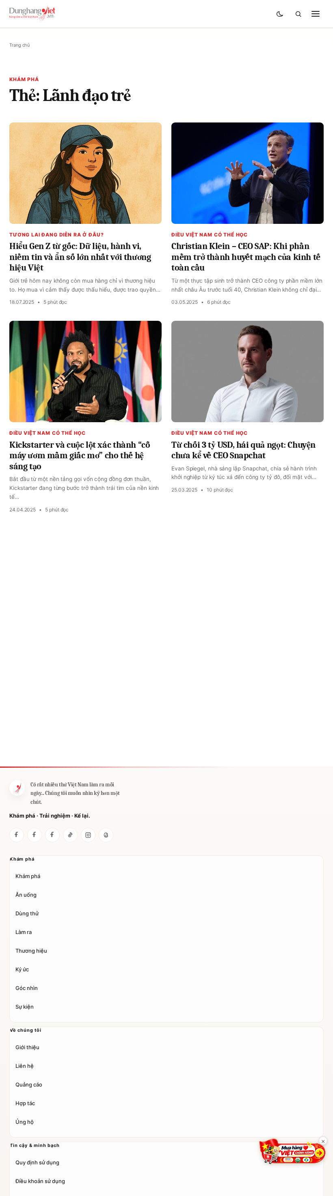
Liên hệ (24, 1066)
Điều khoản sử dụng (40, 1181)
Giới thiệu (27, 1047)
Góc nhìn (26, 988)
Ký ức (22, 969)
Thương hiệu (31, 950)
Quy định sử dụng (37, 1162)
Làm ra (23, 932)
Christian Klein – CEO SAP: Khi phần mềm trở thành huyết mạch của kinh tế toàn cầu (245, 257)
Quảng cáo (28, 1084)
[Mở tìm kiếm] (298, 14)
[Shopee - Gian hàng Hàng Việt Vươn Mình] (292, 1151)
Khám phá (27, 876)
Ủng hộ (24, 1122)
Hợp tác (25, 1103)
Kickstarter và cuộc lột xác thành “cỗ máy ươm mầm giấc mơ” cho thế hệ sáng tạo (79, 456)
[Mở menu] (315, 14)
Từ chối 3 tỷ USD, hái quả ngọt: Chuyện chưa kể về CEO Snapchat (243, 450)
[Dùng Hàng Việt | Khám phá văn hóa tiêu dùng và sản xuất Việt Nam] (17, 788)
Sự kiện (24, 1006)
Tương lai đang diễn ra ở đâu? (56, 235)
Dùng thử (27, 913)
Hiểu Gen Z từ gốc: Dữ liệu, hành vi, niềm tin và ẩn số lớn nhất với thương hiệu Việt (80, 257)
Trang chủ (19, 45)
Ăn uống (26, 894)
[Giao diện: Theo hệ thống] (280, 14)
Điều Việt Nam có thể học (209, 235)
